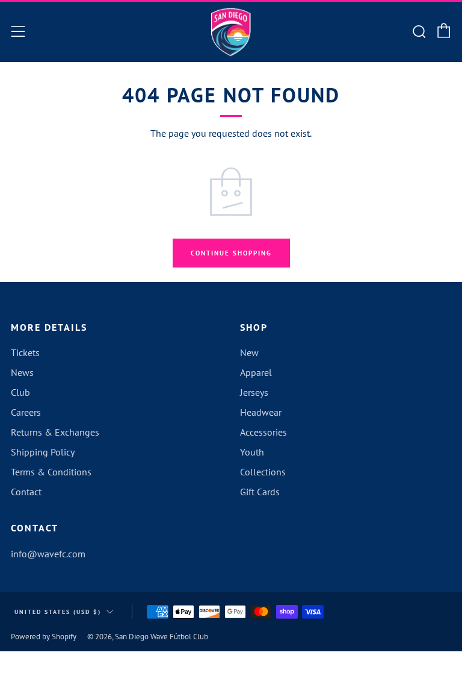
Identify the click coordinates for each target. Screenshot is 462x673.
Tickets (25, 352)
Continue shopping (231, 253)
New (249, 352)
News (22, 372)
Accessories (263, 432)
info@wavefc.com (48, 554)
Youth (252, 452)
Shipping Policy (43, 452)
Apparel (256, 372)
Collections (263, 472)
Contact (26, 492)
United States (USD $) (57, 612)
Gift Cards (260, 492)
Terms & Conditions (51, 472)
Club (20, 392)
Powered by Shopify (43, 636)
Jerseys (254, 392)
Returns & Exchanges (55, 432)
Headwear (261, 412)
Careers (26, 412)
